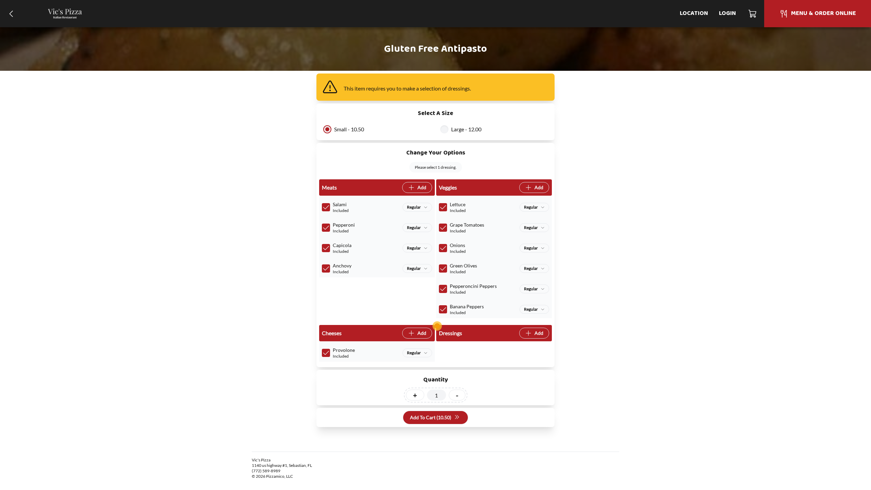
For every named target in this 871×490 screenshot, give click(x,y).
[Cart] (752, 13)
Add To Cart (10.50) (430, 417)
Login (727, 13)
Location (694, 13)
